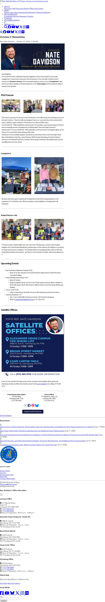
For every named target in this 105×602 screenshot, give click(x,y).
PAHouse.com (9, 24)
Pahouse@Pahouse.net (8, 484)
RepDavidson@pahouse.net (24, 299)
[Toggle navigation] (1, 3)
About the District (22, 9)
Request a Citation (26, 16)
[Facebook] (29, 405)
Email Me (3, 477)
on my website (41, 384)
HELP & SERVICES (10, 14)
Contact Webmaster (7, 479)
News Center (9, 12)
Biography (8, 9)
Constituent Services (11, 16)
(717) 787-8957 (8, 569)
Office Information (36, 9)
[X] (25, 405)
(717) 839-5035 (8, 511)
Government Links (6, 475)
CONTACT (8, 18)
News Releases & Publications (25, 12)
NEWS (6, 10)
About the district (13, 583)
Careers (3, 473)
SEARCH (3, 601)
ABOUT (7, 7)
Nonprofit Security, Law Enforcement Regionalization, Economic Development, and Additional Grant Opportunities (42, 441)
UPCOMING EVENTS (11, 20)
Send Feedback (6, 416)
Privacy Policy (5, 471)
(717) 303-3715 (8, 509)
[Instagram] (33, 405)
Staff (14, 9)
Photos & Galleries (43, 12)
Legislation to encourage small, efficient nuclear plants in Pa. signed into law (28, 445)
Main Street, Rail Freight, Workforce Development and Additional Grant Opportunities (32, 431)
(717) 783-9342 (8, 567)
